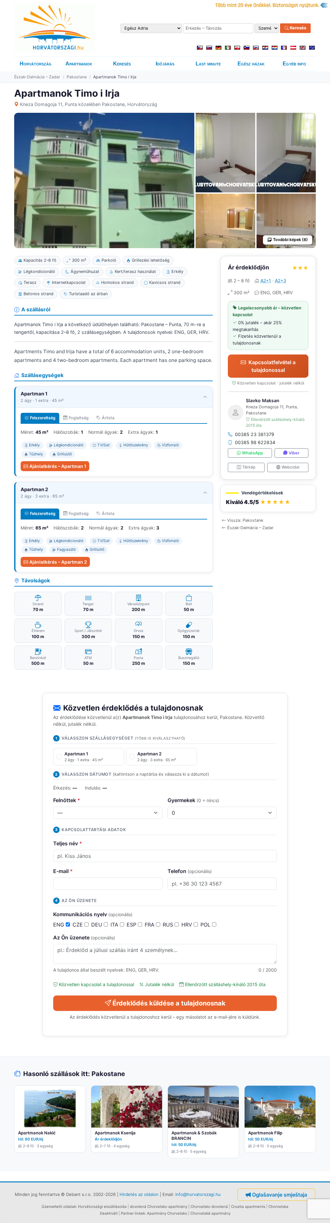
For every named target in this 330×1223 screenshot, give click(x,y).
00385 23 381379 (254, 434)
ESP (132, 924)
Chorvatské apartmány (210, 1213)
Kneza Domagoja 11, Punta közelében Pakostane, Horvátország (88, 104)
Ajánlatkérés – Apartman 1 (57, 466)
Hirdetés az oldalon (139, 1194)
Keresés (297, 28)
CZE (78, 924)
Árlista (108, 417)
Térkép (249, 467)
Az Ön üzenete (84, 937)
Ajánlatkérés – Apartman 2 (58, 562)
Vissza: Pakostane (245, 520)
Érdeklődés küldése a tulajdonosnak (169, 1003)
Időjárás (165, 63)
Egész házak (251, 63)
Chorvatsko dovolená (209, 1206)
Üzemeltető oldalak (59, 1206)
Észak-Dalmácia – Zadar (37, 76)
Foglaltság (79, 417)
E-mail (63, 871)
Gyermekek (193, 800)
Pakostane (77, 76)
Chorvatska (278, 1206)
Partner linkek (133, 1213)
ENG (59, 924)
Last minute (208, 63)
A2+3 (280, 280)
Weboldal (290, 467)
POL (206, 924)
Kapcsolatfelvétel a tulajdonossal (272, 366)
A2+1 (265, 280)
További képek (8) (290, 239)
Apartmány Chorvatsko (167, 1213)
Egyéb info (294, 63)
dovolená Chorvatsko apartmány (158, 1206)
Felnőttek (66, 800)
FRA (150, 924)
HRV (187, 924)
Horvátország (36, 63)
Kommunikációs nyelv (92, 914)
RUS (169, 924)
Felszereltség (42, 417)
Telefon (190, 871)
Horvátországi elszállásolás (102, 1206)
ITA (115, 924)
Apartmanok (78, 63)
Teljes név (67, 843)
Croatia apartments (248, 1206)
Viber (294, 453)
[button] (268, 498)
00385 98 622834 (255, 442)
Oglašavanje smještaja (279, 1194)
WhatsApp (252, 453)
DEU (97, 924)
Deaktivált (109, 1213)
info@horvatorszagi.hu (198, 1194)
